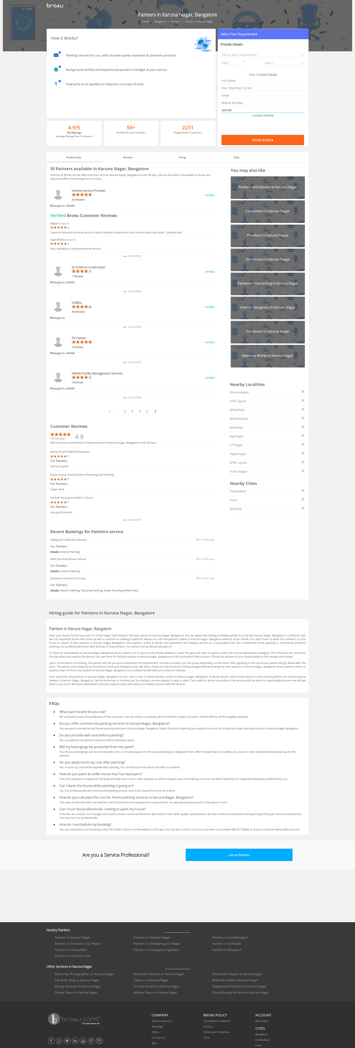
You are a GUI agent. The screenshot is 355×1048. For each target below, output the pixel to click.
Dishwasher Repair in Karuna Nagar (237, 974)
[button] (263, 34)
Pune (233, 500)
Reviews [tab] (128, 157)
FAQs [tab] (236, 157)
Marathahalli (239, 419)
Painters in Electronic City (73, 956)
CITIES (260, 1028)
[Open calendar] (244, 61)
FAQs (206, 1037)
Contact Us (158, 1037)
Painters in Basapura (226, 950)
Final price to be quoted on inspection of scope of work (105, 84)
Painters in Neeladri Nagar (151, 937)
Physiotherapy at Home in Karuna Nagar (240, 992)
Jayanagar (237, 436)
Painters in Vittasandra (71, 950)
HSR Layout (238, 401)
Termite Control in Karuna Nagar (156, 986)
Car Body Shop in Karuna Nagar (77, 980)
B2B (154, 1043)
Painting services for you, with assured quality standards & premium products (121, 55)
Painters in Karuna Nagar (72, 937)
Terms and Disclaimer (216, 1032)
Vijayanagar (238, 454)
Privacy (207, 1026)
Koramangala (239, 392)
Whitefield (237, 410)
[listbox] (263, 54)
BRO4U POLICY (215, 1015)
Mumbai (236, 509)
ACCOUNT (263, 1015)
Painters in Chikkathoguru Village (156, 943)
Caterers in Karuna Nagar (151, 980)
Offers (155, 1032)
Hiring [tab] (182, 157)
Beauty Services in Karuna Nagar (78, 986)
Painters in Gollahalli (226, 943)
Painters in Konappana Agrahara (156, 950)
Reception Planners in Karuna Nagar (158, 974)
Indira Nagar (238, 471)
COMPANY (160, 1015)
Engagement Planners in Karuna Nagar (239, 986)
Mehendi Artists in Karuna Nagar (235, 980)
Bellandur (237, 427)
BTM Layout (238, 462)
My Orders (261, 1021)
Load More (133, 256)
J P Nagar (236, 445)
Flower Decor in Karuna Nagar (76, 992)
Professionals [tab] (73, 157)
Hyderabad (238, 491)
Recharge (157, 1026)
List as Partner (239, 855)
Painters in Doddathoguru (230, 937)
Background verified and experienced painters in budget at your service (116, 70)
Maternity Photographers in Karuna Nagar (84, 974)
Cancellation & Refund (216, 1021)
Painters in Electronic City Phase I (78, 943)
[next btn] (155, 411)
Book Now (261, 140)
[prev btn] (109, 411)
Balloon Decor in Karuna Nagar (155, 992)
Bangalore (261, 1034)
